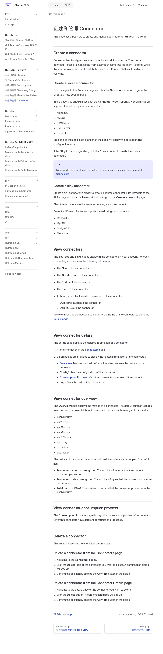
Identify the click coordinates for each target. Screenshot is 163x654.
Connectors (62, 174)
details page (60, 319)
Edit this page (64, 614)
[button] (21, 14)
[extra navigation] (156, 5)
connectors (92, 349)
